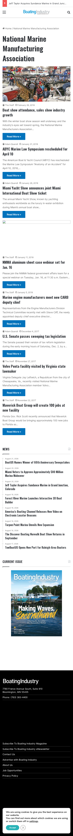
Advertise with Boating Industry (20, 759)
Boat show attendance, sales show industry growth (34, 112)
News (6, 449)
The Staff (9, 105)
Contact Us (9, 754)
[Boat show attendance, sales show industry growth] (36, 84)
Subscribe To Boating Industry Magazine (25, 743)
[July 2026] (36, 603)
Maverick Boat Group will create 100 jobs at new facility (34, 407)
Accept (12, 827)
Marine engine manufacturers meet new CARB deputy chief (35, 299)
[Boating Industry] (36, 12)
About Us (8, 765)
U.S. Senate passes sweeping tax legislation (34, 336)
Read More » (14, 136)
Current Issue (12, 561)
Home (8, 28)
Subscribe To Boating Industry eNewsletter (26, 749)
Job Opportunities (12, 770)
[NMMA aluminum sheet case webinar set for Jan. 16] (36, 237)
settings (33, 821)
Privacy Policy (10, 775)
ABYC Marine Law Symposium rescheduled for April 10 (35, 151)
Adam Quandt (11, 144)
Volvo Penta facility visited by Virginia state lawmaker (34, 368)
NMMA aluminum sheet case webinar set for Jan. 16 (34, 264)
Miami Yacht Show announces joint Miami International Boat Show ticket (32, 190)
